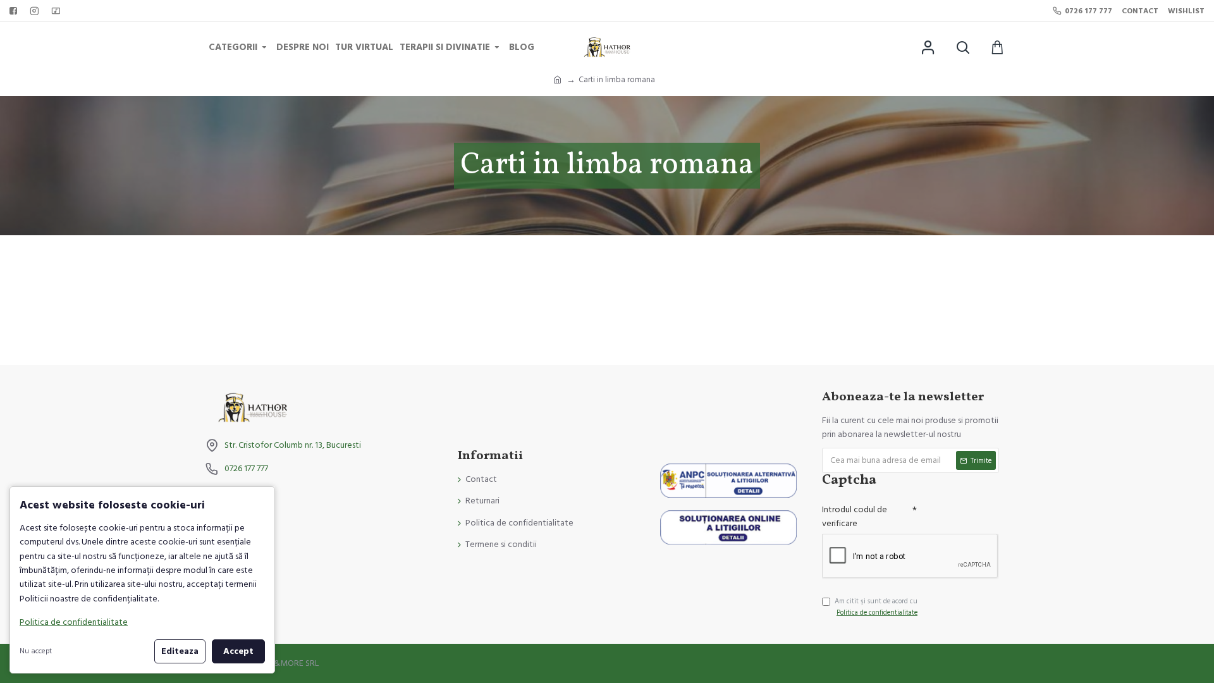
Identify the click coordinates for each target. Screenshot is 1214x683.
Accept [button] (238, 651)
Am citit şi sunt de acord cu (876, 606)
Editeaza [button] (180, 651)
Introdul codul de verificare (854, 516)
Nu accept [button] (36, 651)
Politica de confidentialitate (74, 622)
